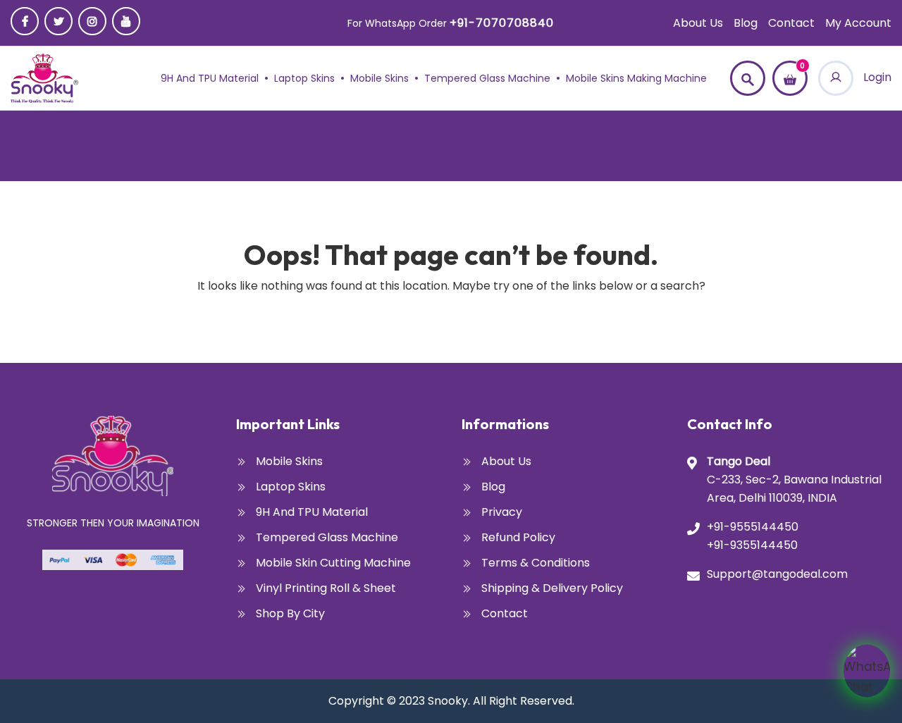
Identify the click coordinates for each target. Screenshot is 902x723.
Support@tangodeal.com (777, 574)
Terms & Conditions (535, 563)
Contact (791, 23)
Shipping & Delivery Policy (552, 588)
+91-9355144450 (752, 545)
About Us (698, 23)
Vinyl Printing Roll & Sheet (326, 588)
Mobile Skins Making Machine (636, 78)
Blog (746, 23)
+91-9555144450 (752, 527)
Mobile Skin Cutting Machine (333, 563)
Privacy (501, 512)
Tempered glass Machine (487, 78)
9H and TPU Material (210, 78)
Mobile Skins (379, 78)
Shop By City (290, 613)
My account (858, 23)
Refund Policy (518, 537)
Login (875, 77)
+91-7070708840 (502, 23)
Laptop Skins (304, 78)
